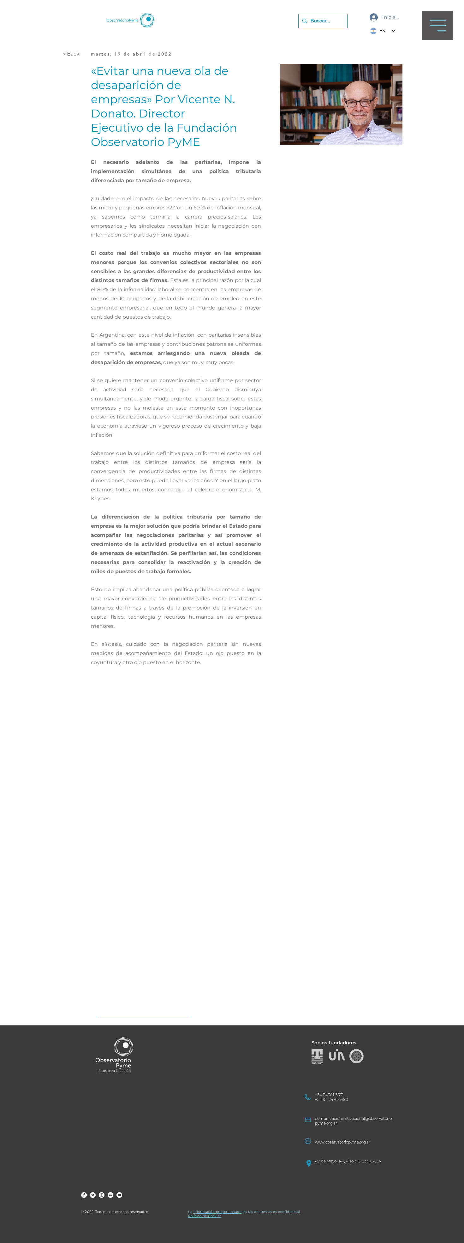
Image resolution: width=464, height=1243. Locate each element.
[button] (437, 25)
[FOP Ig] (101, 1195)
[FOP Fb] (84, 1195)
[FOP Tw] (93, 1195)
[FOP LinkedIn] (110, 1195)
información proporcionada (217, 1212)
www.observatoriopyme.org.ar (342, 1142)
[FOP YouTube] (119, 1195)
